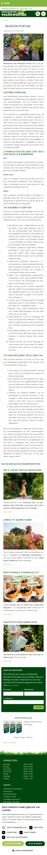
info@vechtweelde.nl (12, 799)
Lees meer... (8, 512)
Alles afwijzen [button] (35, 843)
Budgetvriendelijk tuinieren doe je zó (21, 572)
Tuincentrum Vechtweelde (12, 789)
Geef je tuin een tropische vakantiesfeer (22, 470)
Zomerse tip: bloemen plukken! (17, 519)
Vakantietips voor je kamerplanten (20, 622)
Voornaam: (7, 689)
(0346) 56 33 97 (10, 797)
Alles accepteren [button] (13, 843)
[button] (23, 850)
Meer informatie (9, 742)
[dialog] (23, 829)
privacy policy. (13, 685)
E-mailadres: (8, 698)
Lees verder (20, 822)
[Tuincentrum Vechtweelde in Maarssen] (14, 12)
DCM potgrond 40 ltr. (23, 718)
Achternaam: (29, 689)
